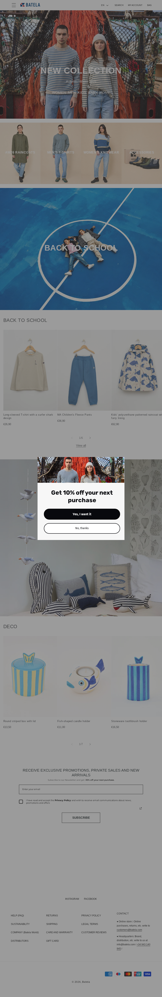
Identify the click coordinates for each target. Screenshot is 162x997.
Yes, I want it (82, 514)
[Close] (119, 462)
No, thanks (82, 528)
